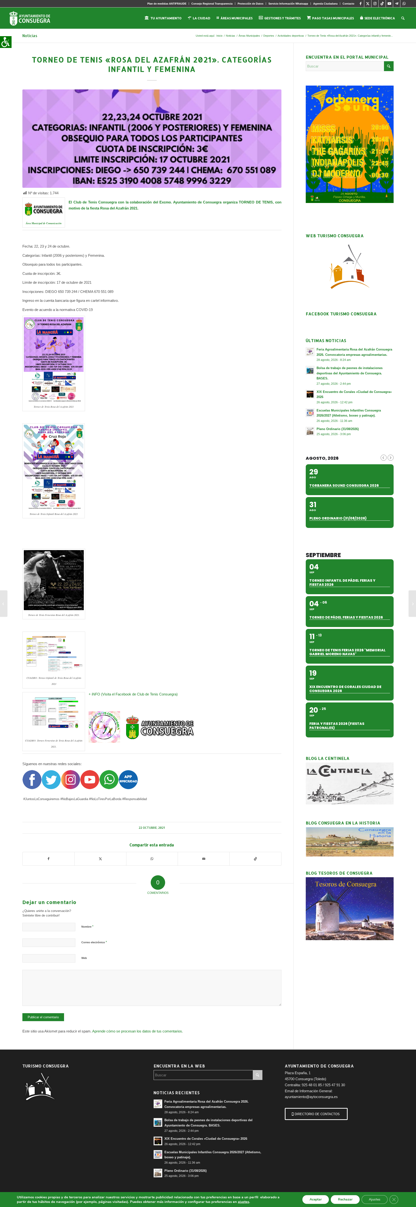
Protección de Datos (250, 3)
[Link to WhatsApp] (404, 3)
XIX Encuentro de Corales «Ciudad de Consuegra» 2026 (205, 1138)
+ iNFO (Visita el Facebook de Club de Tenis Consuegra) (134, 694)
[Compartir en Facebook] (48, 858)
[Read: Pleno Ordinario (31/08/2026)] (310, 431)
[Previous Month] (384, 458)
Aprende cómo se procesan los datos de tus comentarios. (137, 1031)
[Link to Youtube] (389, 3)
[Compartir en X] (100, 858)
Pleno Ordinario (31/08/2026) (338, 429)
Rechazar (345, 1199)
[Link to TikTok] (382, 3)
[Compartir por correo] (203, 858)
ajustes (243, 1202)
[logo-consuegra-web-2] (33, 18)
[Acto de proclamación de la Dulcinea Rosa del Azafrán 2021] (3, 603)
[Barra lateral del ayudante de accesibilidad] (6, 42)
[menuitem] (167, 3)
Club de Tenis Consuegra (95, 202)
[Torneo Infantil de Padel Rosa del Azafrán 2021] (412, 603)
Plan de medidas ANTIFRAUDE (166, 3)
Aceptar (316, 1199)
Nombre (87, 926)
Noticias (29, 35)
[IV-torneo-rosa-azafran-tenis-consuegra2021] (151, 138)
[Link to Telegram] (396, 3)
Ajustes (374, 1199)
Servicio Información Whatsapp (288, 3)
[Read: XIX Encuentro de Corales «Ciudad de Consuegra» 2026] (310, 394)
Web (84, 958)
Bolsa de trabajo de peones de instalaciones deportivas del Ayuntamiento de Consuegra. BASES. (350, 373)
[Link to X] (367, 3)
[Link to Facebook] (360, 3)
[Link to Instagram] (374, 3)
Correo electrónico (94, 942)
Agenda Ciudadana (325, 3)
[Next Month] (391, 458)
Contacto (348, 3)
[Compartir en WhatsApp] (152, 858)
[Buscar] (403, 18)
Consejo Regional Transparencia (212, 3)
